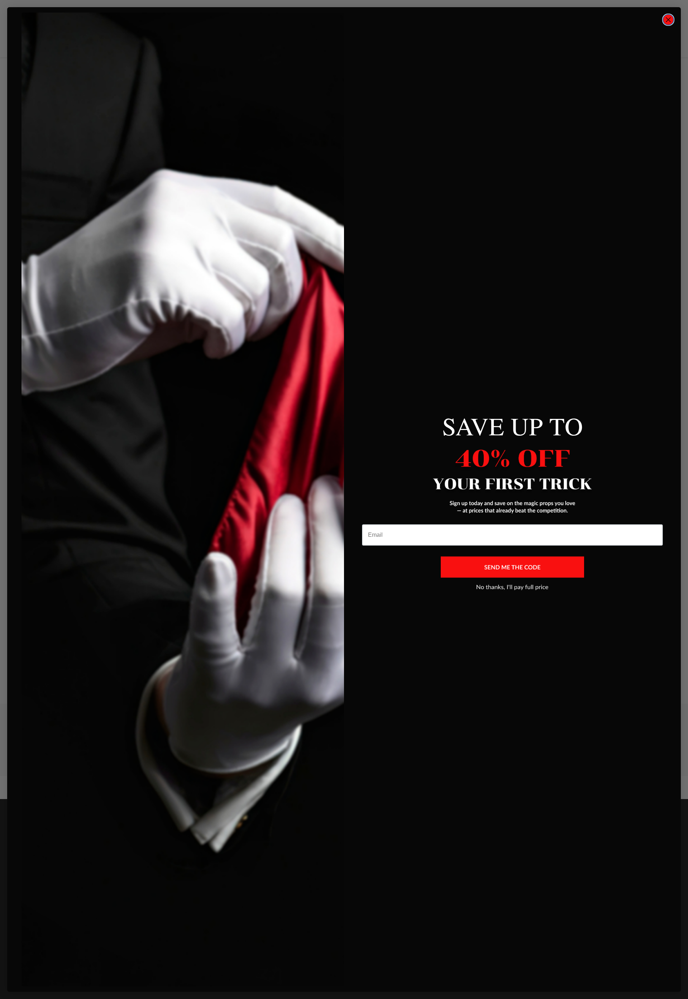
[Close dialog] (668, 19)
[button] (512, 567)
